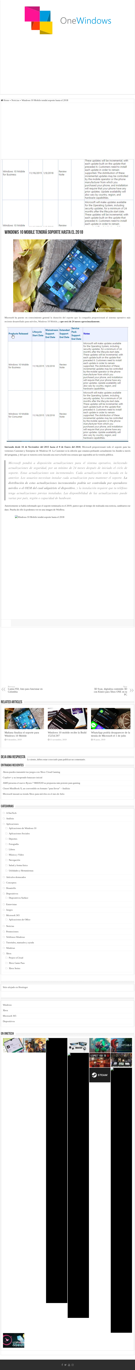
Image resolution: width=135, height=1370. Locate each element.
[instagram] (72, 1365)
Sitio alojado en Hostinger (15, 987)
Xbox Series (14, 968)
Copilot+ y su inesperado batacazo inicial (22, 777)
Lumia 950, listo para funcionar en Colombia (25, 689)
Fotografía (14, 844)
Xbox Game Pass (17, 963)
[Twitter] (65, 1365)
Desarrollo (11, 888)
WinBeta (60, 509)
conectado (53, 759)
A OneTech (11, 813)
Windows (10, 948)
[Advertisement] (67, 66)
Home (6, 100)
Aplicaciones (12, 824)
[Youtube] (69, 1365)
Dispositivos (12, 893)
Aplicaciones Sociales (19, 833)
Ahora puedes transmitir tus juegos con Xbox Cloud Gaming (31, 772)
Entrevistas (11, 904)
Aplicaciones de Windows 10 (22, 828)
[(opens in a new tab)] (35, 1045)
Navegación (14, 860)
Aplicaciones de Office (19, 919)
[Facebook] (62, 1365)
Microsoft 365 (13, 915)
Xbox (8, 953)
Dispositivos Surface (18, 897)
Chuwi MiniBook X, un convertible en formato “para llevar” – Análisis (36, 788)
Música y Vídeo (16, 854)
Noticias (15, 100)
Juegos (9, 910)
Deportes (13, 838)
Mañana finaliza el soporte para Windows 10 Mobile (22, 734)
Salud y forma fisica (18, 865)
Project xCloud (16, 957)
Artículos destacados (16, 877)
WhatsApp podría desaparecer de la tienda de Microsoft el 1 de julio (110, 734)
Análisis (10, 818)
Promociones (12, 931)
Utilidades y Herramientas (21, 870)
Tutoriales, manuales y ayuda (20, 942)
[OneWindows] (67, 20)
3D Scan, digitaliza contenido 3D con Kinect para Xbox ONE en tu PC (110, 691)
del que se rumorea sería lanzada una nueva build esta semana (48, 454)
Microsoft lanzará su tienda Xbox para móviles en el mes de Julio (34, 794)
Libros (12, 849)
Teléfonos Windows (15, 937)
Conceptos (11, 882)
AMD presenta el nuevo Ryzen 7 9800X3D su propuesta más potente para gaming (41, 783)
